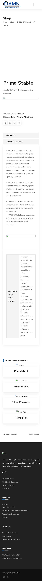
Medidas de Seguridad (10, 482)
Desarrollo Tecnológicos (11, 539)
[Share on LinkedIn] (19, 123)
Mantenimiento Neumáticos (12, 558)
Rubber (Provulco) (24, 22)
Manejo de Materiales (10, 533)
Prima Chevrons (21, 402)
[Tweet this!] (10, 123)
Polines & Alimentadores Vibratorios (15, 511)
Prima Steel (21, 371)
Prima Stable (28, 117)
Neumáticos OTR (8, 507)
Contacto (5, 488)
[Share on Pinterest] (15, 123)
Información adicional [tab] (14, 141)
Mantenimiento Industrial (11, 555)
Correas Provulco (17, 117)
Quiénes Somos (7, 479)
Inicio (5, 22)
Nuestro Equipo (7, 485)
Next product (33, 434)
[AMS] (11, 4)
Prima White (21, 386)
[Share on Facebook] (5, 123)
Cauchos (5, 517)
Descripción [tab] (10, 135)
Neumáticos (6, 536)
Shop (12, 22)
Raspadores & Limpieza (10, 514)
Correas (5, 504)
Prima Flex (21, 417)
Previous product (10, 434)
